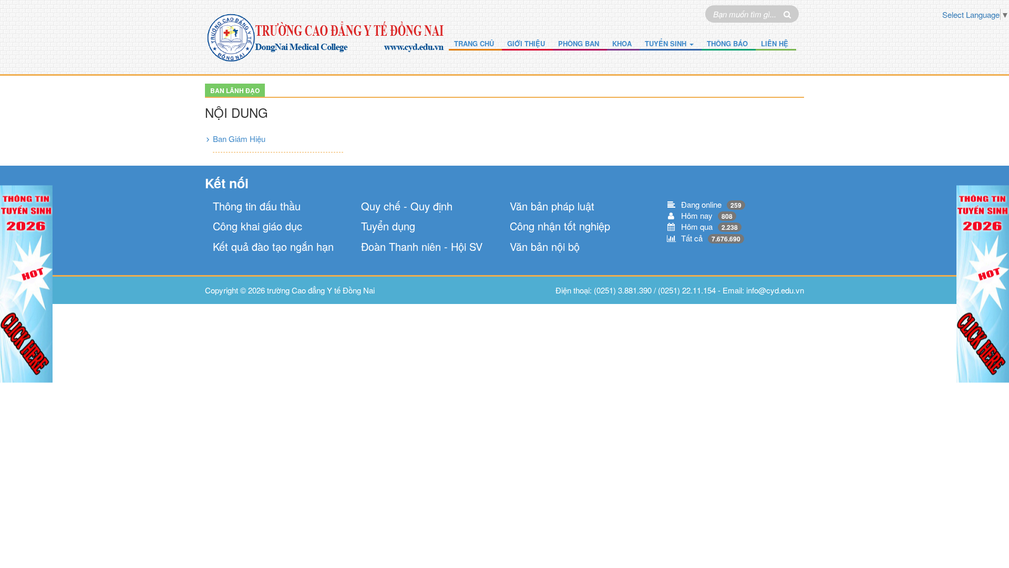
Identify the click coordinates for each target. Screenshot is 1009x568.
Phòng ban (578, 43)
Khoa (622, 43)
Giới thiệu (526, 43)
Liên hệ (774, 43)
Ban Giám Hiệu (239, 138)
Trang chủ (474, 43)
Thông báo (727, 43)
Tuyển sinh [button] (666, 43)
